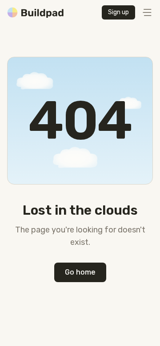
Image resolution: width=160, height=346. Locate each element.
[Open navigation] (146, 12)
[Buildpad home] (35, 12)
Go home (80, 272)
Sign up (118, 12)
